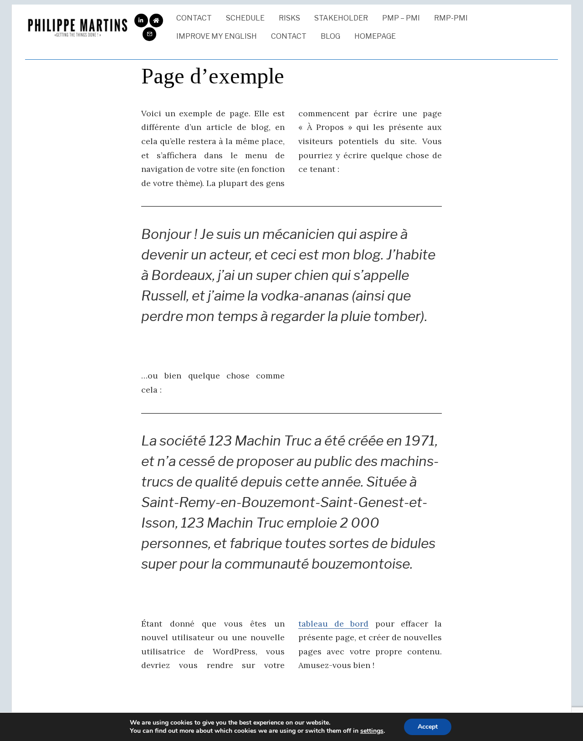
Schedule (245, 18)
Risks (289, 18)
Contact (194, 18)
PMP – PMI (401, 18)
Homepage (375, 36)
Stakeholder (341, 18)
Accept (428, 726)
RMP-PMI (451, 18)
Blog (330, 36)
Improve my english (216, 36)
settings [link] (372, 730)
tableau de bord (333, 623)
